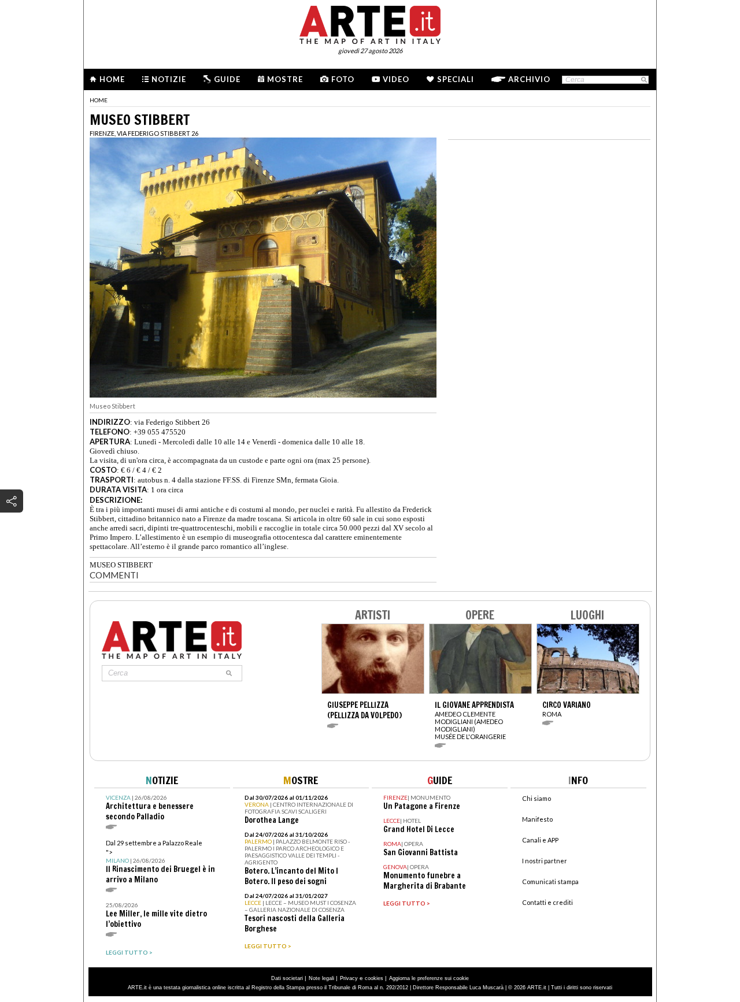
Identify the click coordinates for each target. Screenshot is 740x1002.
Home (112, 79)
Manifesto (537, 819)
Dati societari (287, 978)
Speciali (455, 79)
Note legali (321, 978)
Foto (342, 79)
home (99, 100)
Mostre (285, 79)
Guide (227, 79)
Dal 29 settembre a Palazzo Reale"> (160, 862)
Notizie (168, 79)
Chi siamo (536, 798)
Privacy (349, 978)
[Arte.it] (370, 23)
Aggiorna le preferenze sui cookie (429, 978)
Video (396, 79)
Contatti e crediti (547, 902)
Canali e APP (540, 840)
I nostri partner (544, 860)
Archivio (529, 79)
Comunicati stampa (550, 881)
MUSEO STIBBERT (121, 565)
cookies (374, 978)
